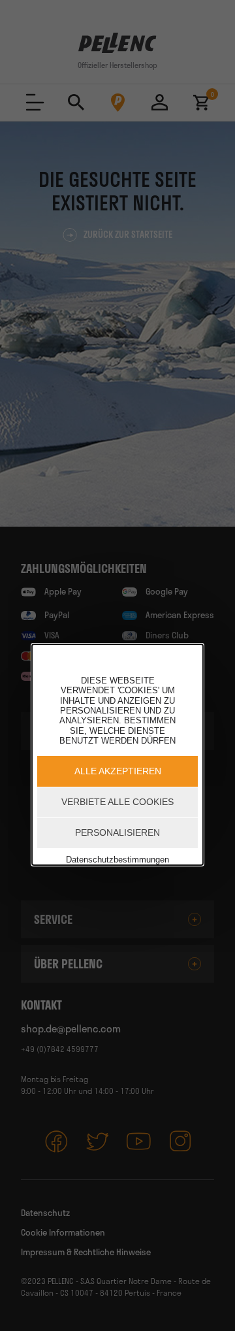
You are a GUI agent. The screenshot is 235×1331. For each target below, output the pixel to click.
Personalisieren (117, 832)
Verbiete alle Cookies (117, 802)
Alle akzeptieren (117, 771)
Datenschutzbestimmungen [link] (117, 859)
